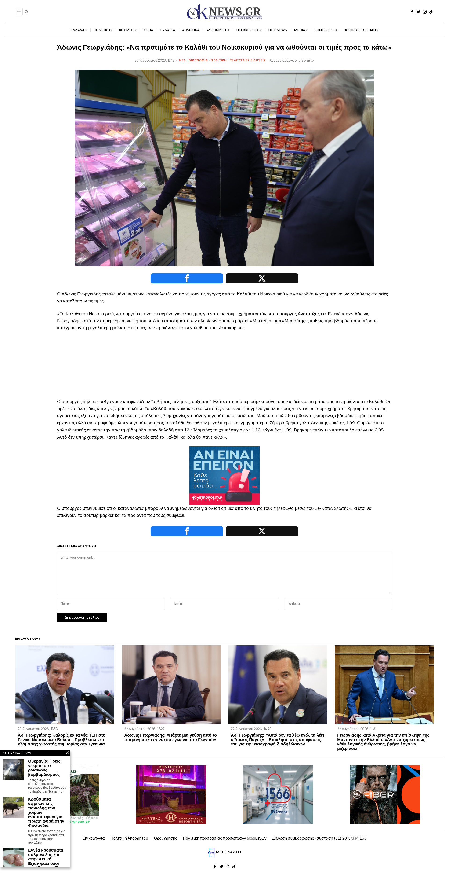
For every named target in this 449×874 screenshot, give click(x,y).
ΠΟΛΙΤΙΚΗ (219, 60)
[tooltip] (412, 12)
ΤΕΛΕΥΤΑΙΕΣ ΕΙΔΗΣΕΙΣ (248, 60)
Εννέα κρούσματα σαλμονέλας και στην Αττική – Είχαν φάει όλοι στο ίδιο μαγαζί (45, 859)
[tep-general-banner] (224, 475)
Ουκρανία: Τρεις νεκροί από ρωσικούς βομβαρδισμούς (44, 768)
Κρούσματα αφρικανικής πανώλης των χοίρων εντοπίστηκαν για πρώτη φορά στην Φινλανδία (46, 812)
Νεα (182, 60)
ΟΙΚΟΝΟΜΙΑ (198, 60)
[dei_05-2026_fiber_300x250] (385, 794)
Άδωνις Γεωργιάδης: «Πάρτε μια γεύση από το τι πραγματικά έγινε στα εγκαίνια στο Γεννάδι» (170, 737)
